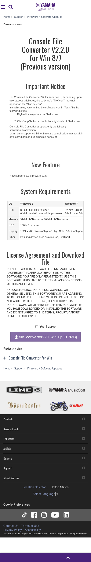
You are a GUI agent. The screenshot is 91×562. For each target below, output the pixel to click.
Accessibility (33, 530)
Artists (7, 448)
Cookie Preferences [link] (16, 504)
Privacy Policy (12, 530)
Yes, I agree (48, 326)
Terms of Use (30, 526)
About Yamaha (11, 478)
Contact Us (10, 526)
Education (8, 438)
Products (8, 419)
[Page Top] (68, 557)
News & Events (11, 429)
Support (7, 468)
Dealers (7, 458)
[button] (45, 358)
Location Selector (34, 487)
